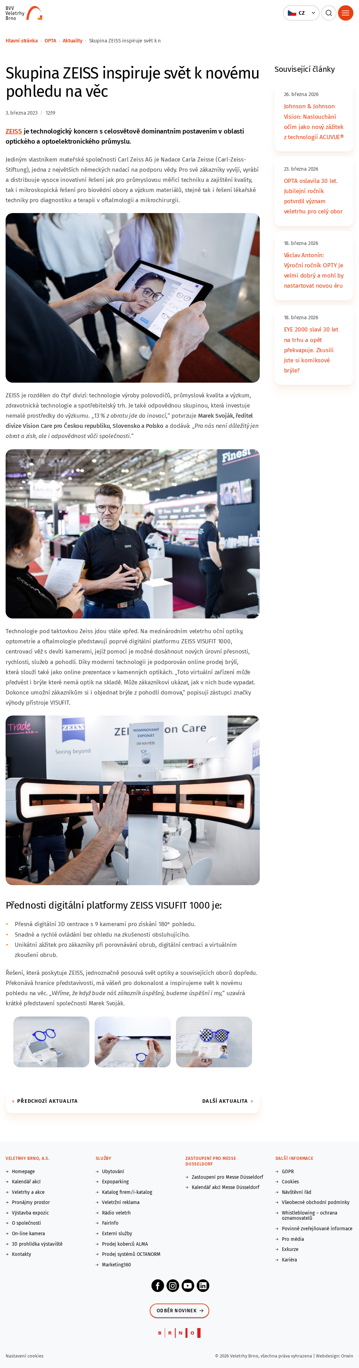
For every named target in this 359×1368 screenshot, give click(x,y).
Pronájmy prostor (31, 1202)
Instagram (173, 1285)
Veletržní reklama (121, 1202)
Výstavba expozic (30, 1213)
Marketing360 (116, 1265)
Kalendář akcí (26, 1182)
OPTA (50, 40)
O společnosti (26, 1223)
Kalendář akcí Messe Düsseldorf (225, 1187)
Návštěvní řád (296, 1192)
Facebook (157, 1285)
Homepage (23, 1172)
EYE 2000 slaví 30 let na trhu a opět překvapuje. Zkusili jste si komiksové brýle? (311, 350)
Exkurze (290, 1249)
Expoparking (115, 1182)
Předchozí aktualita (47, 1101)
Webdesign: (328, 1356)
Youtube (188, 1285)
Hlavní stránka (22, 40)
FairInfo (110, 1223)
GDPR (288, 1172)
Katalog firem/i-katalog (127, 1192)
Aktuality (72, 40)
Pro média (293, 1239)
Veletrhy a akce (28, 1192)
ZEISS (14, 131)
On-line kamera (28, 1234)
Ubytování (113, 1172)
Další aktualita (225, 1101)
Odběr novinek (177, 1311)
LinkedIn (203, 1285)
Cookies (290, 1182)
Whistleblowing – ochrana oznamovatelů (309, 1215)
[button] (301, 13)
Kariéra (289, 1260)
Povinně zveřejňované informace (317, 1229)
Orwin (347, 1356)
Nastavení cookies (24, 1356)
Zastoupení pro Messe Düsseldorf (227, 1177)
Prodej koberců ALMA (125, 1244)
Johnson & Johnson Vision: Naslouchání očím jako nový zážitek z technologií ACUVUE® (314, 122)
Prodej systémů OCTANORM (131, 1254)
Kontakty (21, 1254)
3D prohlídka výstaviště (37, 1244)
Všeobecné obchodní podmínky (316, 1202)
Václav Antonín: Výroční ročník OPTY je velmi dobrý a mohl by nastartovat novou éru (314, 270)
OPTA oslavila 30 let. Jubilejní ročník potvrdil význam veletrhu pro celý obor (313, 196)
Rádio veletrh (116, 1213)
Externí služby (117, 1234)
